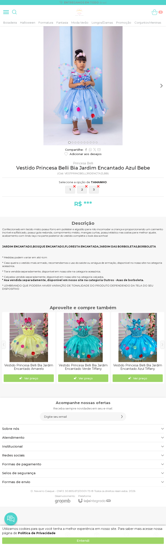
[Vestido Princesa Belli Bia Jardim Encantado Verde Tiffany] (83, 347)
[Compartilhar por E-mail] (99, 149)
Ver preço (31, 378)
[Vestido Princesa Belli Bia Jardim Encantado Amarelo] (28, 347)
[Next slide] (161, 86)
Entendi (83, 541)
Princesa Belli (83, 163)
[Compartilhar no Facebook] (86, 149)
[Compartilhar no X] (94, 149)
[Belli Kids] (79, 12)
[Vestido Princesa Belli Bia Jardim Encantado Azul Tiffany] (137, 347)
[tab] (69, 142)
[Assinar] (122, 416)
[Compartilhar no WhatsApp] (90, 149)
